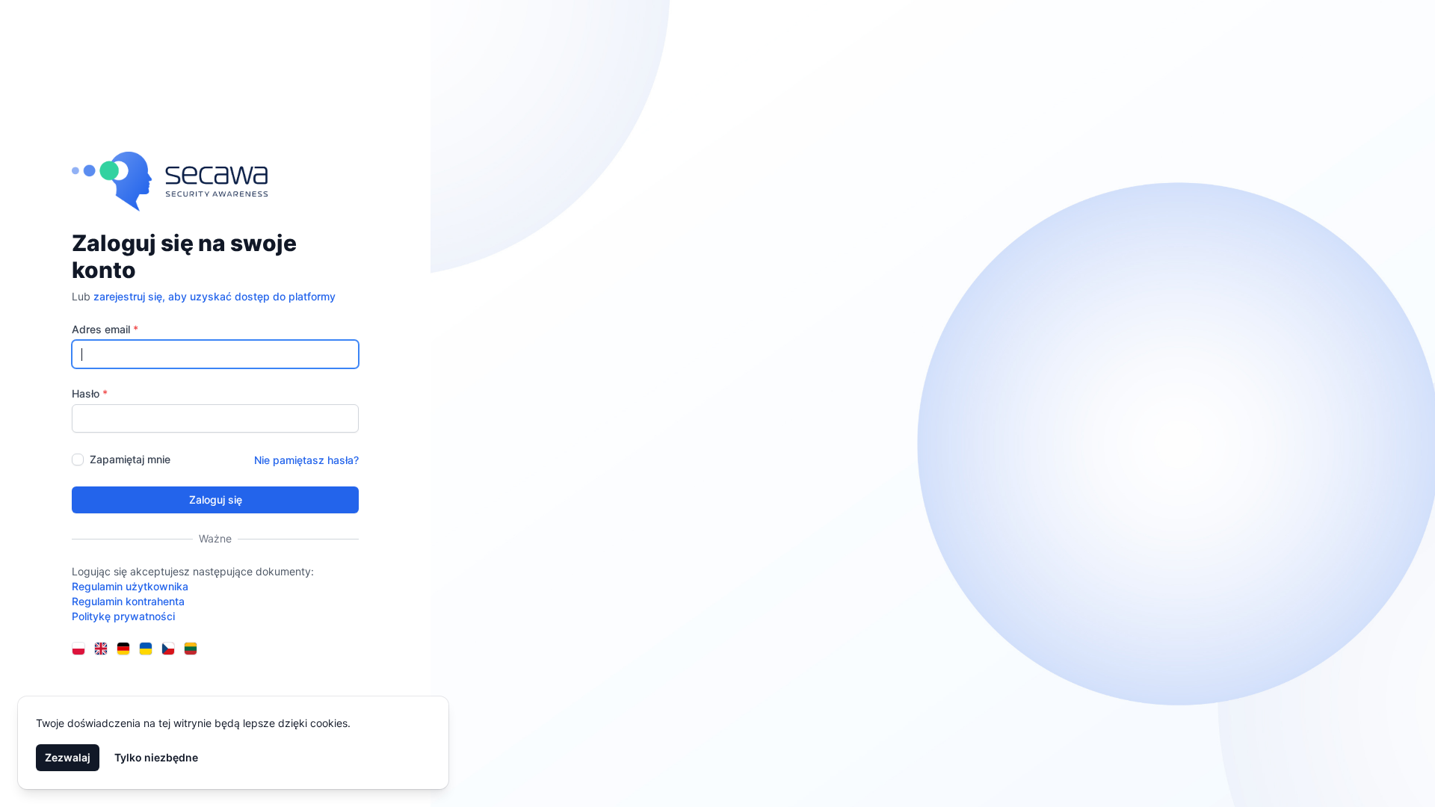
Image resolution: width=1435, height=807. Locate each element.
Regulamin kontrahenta (128, 601)
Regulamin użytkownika (130, 586)
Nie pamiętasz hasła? (306, 460)
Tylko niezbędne (156, 757)
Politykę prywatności (123, 616)
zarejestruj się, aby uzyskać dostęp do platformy (214, 296)
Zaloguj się (215, 499)
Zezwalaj (67, 757)
